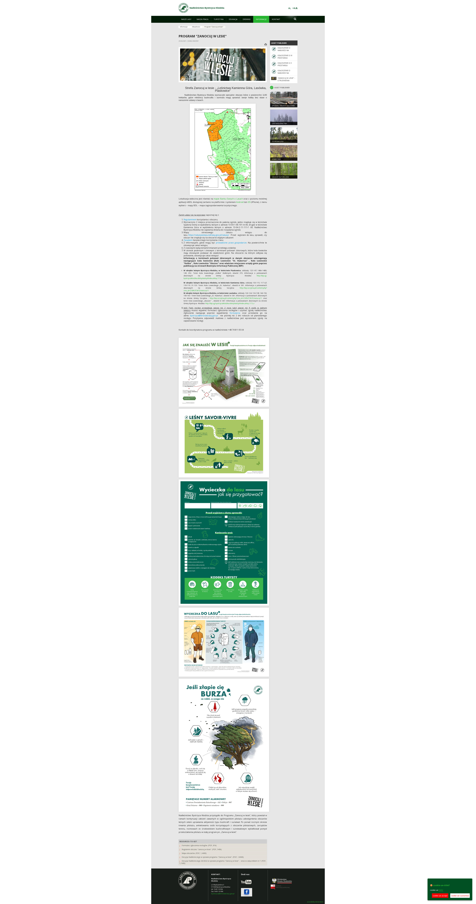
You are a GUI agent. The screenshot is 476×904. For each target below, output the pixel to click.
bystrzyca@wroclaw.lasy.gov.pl (222, 893)
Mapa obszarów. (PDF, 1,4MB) (194, 853)
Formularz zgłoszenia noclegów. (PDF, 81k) (199, 845)
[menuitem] (186, 19)
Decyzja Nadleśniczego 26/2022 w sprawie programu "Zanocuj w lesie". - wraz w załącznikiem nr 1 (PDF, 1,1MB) (222, 862)
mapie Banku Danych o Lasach (228, 198)
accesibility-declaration (315, 902)
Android (239, 202)
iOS (249, 202)
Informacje (184, 27)
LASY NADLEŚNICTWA (279, 124)
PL (289, 8)
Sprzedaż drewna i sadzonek (283, 106)
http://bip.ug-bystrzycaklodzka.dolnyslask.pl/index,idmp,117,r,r (229, 303)
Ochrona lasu (277, 141)
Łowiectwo (276, 159)
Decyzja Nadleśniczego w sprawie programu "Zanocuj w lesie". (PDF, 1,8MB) (213, 857)
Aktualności (196, 27)
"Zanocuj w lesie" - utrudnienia (286, 79)
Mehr (441, 890)
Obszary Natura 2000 (280, 177)
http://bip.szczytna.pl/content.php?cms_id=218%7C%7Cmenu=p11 (236, 298)
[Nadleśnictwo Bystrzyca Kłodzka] (183, 8)
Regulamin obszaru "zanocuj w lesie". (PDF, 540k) (202, 849)
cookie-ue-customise (460, 895)
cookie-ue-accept (440, 895)
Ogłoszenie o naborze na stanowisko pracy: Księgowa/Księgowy (287, 74)
